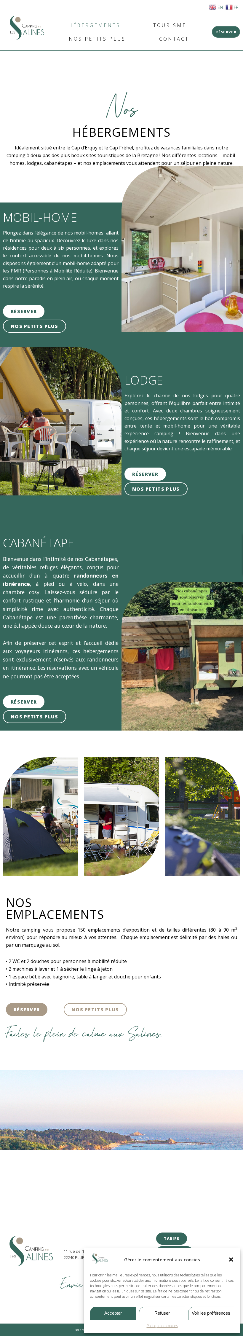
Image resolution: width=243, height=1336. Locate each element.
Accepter (113, 1313)
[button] (231, 1259)
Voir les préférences (211, 1313)
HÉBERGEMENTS (94, 25)
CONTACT (174, 39)
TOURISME (169, 25)
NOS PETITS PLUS (97, 39)
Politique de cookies (162, 1325)
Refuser (162, 1313)
